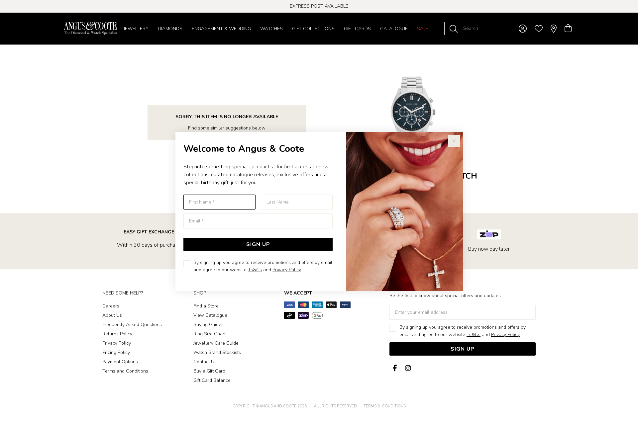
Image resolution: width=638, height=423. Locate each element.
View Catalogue (210, 315)
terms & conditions (385, 406)
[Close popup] (454, 141)
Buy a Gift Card (209, 371)
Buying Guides (208, 324)
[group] (319, 6)
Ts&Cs (255, 270)
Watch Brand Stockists (217, 352)
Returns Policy (117, 334)
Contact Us (205, 362)
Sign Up (258, 244)
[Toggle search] (455, 28)
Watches (271, 29)
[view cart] (568, 28)
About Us (112, 315)
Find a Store (206, 306)
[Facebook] (394, 368)
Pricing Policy (116, 352)
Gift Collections (313, 29)
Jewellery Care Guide (216, 343)
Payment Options (120, 362)
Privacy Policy (286, 270)
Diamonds (170, 29)
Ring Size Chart (209, 334)
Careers (110, 306)
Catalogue (394, 29)
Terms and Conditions (125, 371)
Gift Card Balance (212, 380)
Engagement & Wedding (221, 29)
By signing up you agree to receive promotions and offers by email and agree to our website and (262, 266)
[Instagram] (406, 368)
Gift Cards (357, 29)
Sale (422, 29)
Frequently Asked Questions (132, 324)
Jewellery (136, 29)
